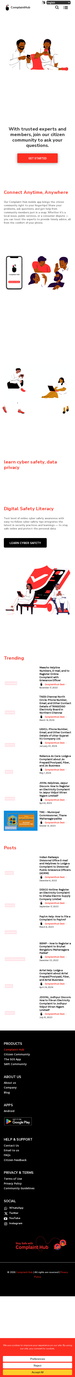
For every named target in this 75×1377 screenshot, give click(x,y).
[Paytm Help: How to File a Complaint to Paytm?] (21, 925)
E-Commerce (11, 683)
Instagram (15, 1223)
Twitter (13, 1213)
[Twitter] (5, 1213)
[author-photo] (41, 684)
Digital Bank (10, 932)
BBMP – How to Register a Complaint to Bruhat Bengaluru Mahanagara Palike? (55, 948)
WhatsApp (16, 1208)
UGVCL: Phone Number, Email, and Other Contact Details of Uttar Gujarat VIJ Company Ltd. (55, 734)
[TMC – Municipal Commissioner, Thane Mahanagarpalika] (21, 821)
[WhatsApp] (5, 1208)
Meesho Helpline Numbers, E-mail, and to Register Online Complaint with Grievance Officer (54, 674)
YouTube (14, 1218)
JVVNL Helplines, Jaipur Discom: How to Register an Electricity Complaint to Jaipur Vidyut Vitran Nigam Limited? (54, 789)
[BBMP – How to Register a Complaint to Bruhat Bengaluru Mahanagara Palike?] (21, 952)
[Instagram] (5, 1223)
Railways (9, 873)
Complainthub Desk (55, 684)
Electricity (9, 712)
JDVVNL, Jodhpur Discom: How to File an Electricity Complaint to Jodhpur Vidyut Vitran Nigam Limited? (55, 1004)
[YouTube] (5, 1218)
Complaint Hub (24, 1272)
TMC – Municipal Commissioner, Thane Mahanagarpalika (53, 815)
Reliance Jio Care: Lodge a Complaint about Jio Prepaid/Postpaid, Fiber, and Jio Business (55, 760)
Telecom (8, 772)
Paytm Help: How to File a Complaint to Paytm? (54, 918)
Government (10, 828)
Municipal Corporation (15, 959)
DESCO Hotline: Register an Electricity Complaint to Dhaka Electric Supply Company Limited (54, 894)
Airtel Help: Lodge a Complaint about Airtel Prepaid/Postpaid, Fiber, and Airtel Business (54, 975)
